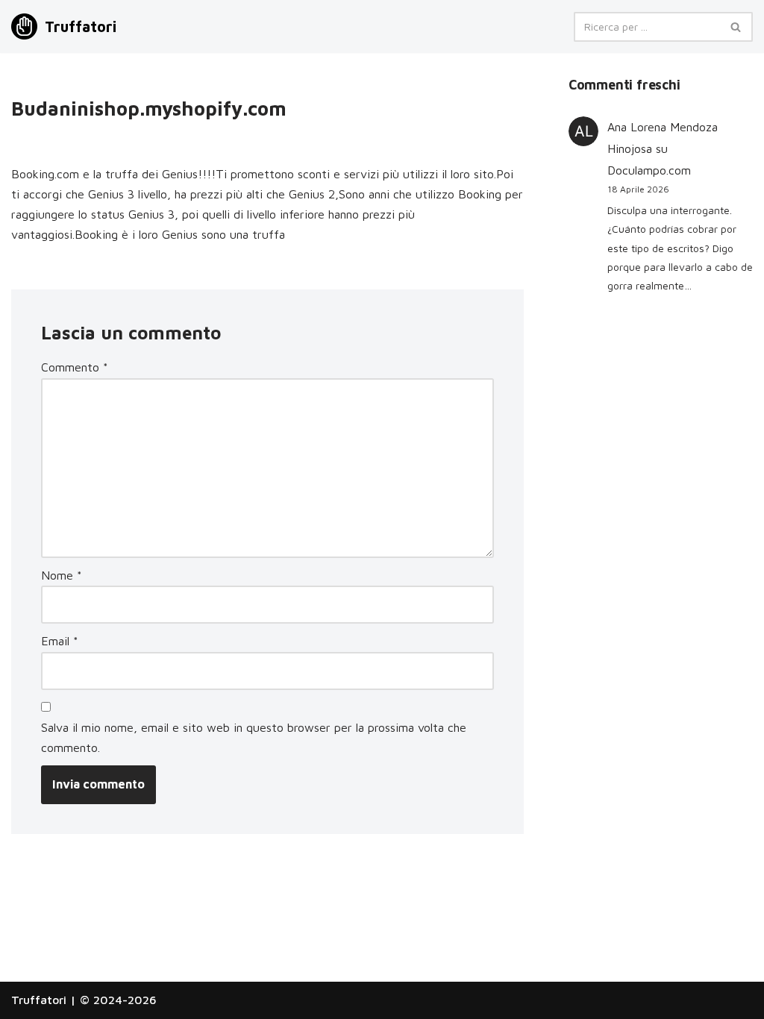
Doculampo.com (649, 170)
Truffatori (38, 999)
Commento (74, 367)
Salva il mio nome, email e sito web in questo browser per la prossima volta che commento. (253, 737)
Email (59, 641)
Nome (61, 575)
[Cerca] (736, 27)
